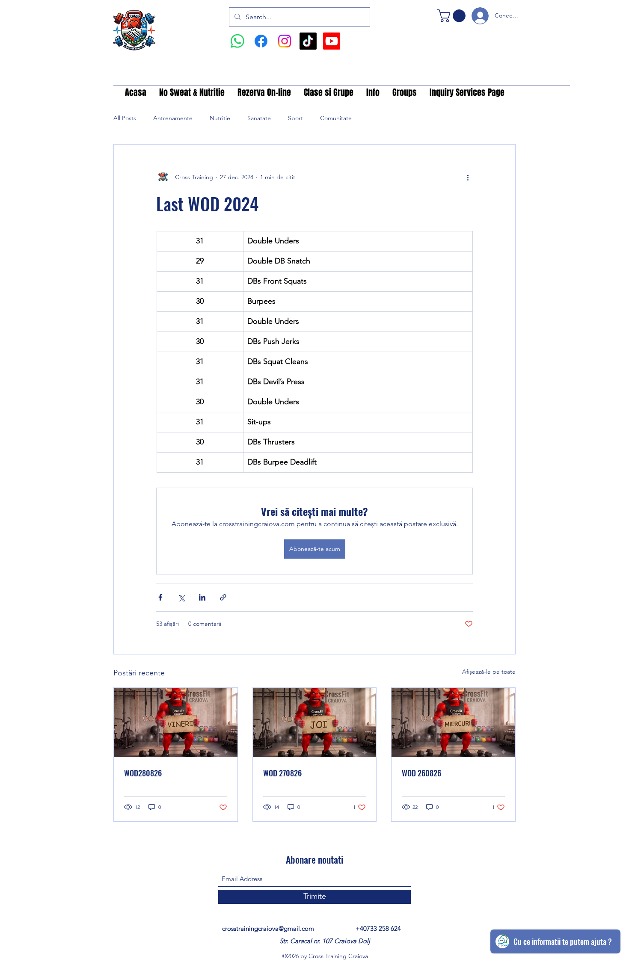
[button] (453, 15)
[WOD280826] (175, 722)
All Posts (124, 118)
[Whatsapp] (237, 41)
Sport (295, 118)
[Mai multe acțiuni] (468, 177)
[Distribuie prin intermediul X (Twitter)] (181, 597)
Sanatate (259, 118)
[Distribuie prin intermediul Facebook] (160, 597)
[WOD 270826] (315, 722)
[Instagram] (284, 41)
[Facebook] (261, 41)
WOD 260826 (421, 772)
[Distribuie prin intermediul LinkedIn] (202, 597)
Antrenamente (173, 118)
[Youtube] (331, 41)
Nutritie (220, 118)
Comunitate (336, 118)
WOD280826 (143, 772)
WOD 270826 (282, 772)
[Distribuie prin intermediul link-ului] (223, 597)
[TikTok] (308, 41)
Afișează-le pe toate (489, 671)
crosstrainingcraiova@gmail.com (268, 928)
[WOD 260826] (453, 722)
